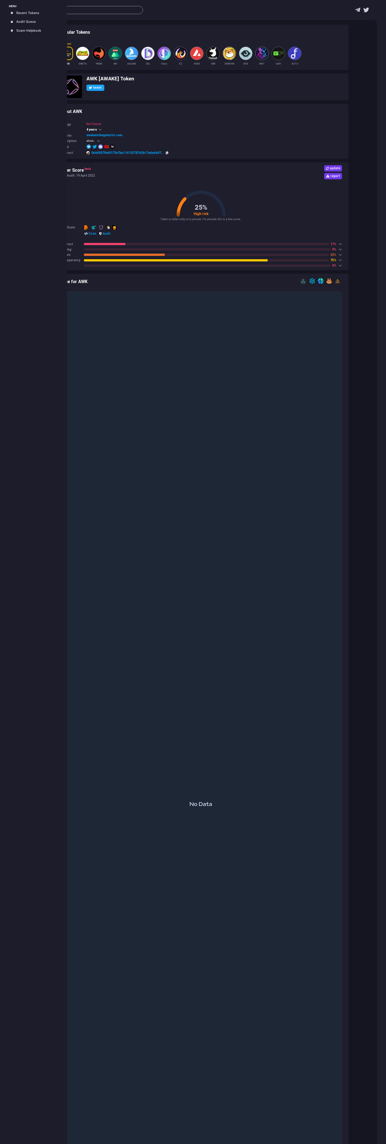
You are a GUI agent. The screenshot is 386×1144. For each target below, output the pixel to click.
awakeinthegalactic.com (104, 135)
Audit (106, 233)
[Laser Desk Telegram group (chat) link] (357, 11)
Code (92, 233)
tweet (97, 87)
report (335, 176)
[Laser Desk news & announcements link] (366, 11)
